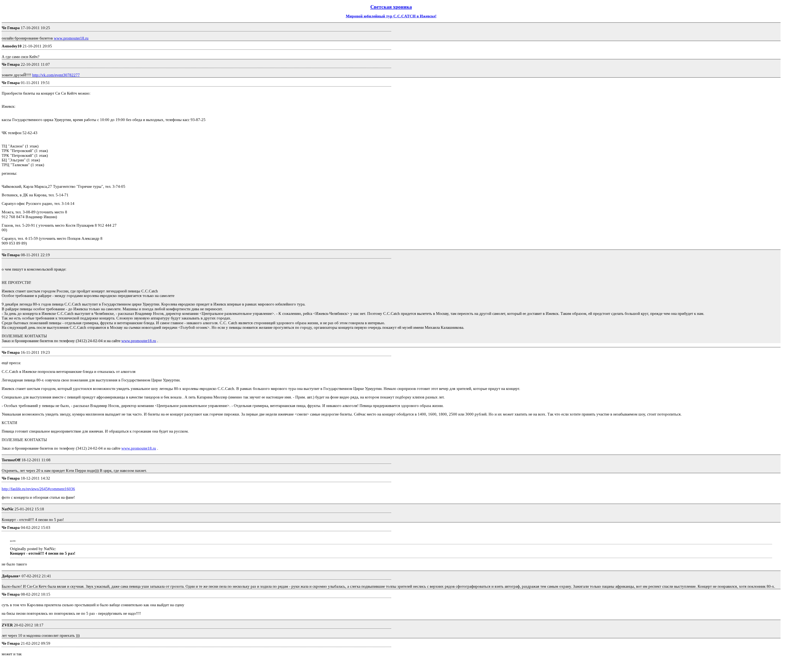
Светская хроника (391, 7)
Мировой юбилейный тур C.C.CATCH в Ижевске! (391, 16)
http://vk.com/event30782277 (56, 75)
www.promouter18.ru (71, 38)
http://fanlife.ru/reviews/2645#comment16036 (38, 489)
